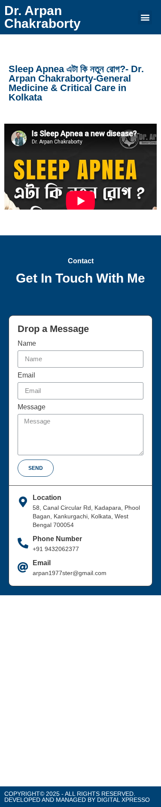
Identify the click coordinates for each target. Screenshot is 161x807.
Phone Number (57, 538)
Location (47, 497)
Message (32, 407)
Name (27, 343)
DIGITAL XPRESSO (123, 799)
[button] (145, 17)
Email (26, 375)
